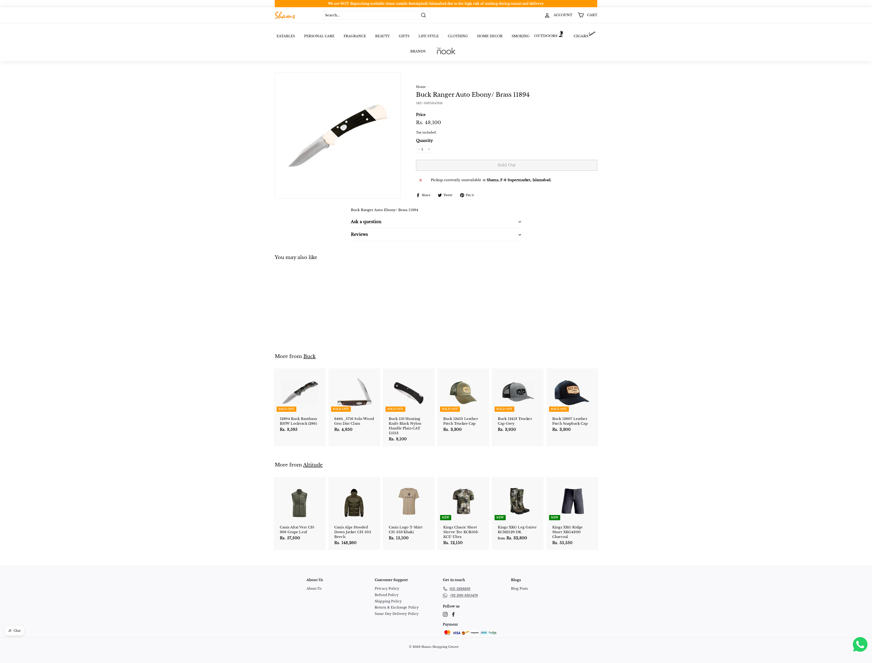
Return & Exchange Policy (397, 607)
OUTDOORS (545, 36)
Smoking (521, 36)
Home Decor (490, 36)
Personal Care (319, 36)
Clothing (458, 36)
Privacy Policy (387, 589)
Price (421, 114)
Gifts (404, 36)
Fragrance (355, 36)
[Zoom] (338, 135)
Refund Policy (387, 595)
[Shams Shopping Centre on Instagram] (445, 614)
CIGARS (581, 36)
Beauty (382, 36)
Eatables (286, 36)
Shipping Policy (388, 601)
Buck (309, 356)
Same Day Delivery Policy (397, 614)
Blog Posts (519, 589)
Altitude (313, 465)
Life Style (429, 36)
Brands (418, 51)
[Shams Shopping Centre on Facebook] (453, 614)
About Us (314, 589)
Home (421, 87)
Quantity (424, 140)
